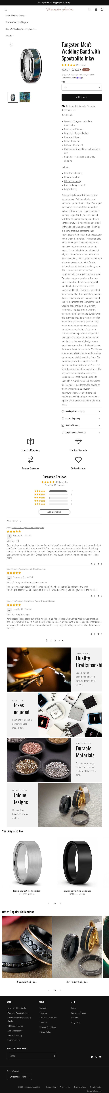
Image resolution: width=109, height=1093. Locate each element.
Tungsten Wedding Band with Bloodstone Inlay (29, 569)
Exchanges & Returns (48, 1018)
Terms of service (80, 1087)
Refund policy (51, 1087)
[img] (14, 531)
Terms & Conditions (47, 1027)
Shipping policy (95, 1087)
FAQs (73, 1008)
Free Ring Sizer (14, 1040)
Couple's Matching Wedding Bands (19, 1019)
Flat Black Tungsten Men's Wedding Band (77, 891)
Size (63, 82)
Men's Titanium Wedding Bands (77, 982)
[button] (6, 9)
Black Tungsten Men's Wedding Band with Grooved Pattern (33, 601)
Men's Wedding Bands (17, 1008)
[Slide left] (48, 903)
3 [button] (55, 640)
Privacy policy (65, 1087)
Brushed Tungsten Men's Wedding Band (27, 891)
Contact (42, 1008)
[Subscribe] (54, 1056)
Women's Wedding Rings (18, 1013)
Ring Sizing (76, 1022)
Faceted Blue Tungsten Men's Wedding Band (28, 528)
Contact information (94, 1091)
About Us (43, 1022)
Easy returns (70, 189)
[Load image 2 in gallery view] (25, 97)
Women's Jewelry (15, 1035)
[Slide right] (60, 903)
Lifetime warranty (72, 181)
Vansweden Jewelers (32, 1087)
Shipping (43, 1013)
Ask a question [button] (54, 512)
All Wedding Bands (15, 1026)
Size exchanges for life (75, 185)
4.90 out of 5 (62, 482)
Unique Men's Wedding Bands (27, 982)
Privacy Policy (45, 1032)
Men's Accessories (16, 1031)
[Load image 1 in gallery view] (13, 97)
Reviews (74, 1018)
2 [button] (51, 640)
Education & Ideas (78, 1013)
